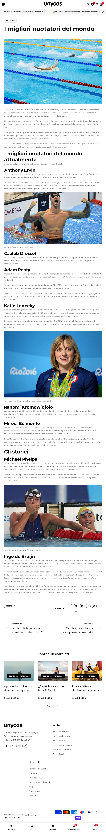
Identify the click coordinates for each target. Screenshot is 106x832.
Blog (31, 787)
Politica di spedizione (62, 745)
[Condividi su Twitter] (76, 606)
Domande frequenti (37, 769)
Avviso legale (59, 754)
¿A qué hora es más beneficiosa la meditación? (51, 690)
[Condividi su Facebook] (70, 606)
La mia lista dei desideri (39, 782)
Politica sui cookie (61, 731)
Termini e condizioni (62, 749)
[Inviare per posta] (76, 611)
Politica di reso (59, 740)
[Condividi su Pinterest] (82, 606)
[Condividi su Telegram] (94, 606)
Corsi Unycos (35, 791)
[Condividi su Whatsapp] (70, 611)
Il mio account (35, 778)
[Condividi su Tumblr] (88, 606)
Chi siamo (33, 796)
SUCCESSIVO (89, 623)
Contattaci (33, 773)
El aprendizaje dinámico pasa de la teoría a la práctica (85, 690)
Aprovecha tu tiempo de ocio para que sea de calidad (18, 690)
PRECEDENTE (17, 623)
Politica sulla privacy (62, 736)
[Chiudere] (102, 11)
